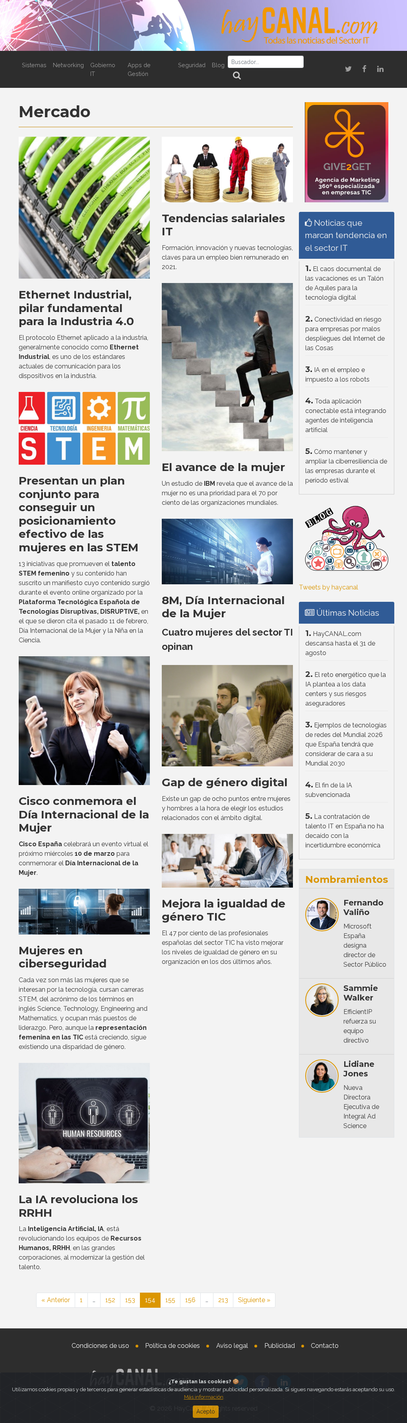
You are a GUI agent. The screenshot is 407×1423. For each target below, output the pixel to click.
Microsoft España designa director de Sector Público (364, 945)
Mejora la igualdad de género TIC (223, 910)
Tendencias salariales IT (223, 224)
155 (170, 1300)
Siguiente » (254, 1300)
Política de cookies (172, 1345)
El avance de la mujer (223, 467)
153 (130, 1300)
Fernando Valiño (363, 907)
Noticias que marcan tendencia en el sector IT (346, 235)
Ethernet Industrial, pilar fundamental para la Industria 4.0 (76, 308)
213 (223, 1300)
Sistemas (34, 65)
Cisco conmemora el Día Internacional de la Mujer (84, 814)
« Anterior (55, 1300)
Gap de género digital (224, 782)
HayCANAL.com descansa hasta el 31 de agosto (340, 643)
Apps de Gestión (139, 69)
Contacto (325, 1345)
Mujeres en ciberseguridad (63, 957)
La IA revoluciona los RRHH (78, 1205)
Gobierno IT (102, 69)
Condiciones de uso (100, 1345)
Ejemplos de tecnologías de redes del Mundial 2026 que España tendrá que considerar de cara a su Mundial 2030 (346, 744)
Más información (203, 1397)
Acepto (205, 1411)
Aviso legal (232, 1345)
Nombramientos (346, 879)
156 (190, 1300)
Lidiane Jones (358, 1068)
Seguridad (191, 65)
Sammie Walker (360, 992)
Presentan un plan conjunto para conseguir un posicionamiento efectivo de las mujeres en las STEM (78, 514)
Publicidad (279, 1345)
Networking (68, 65)
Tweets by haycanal (328, 587)
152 (110, 1300)
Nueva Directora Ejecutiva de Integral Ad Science (361, 1107)
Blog (218, 65)
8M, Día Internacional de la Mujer (223, 606)
